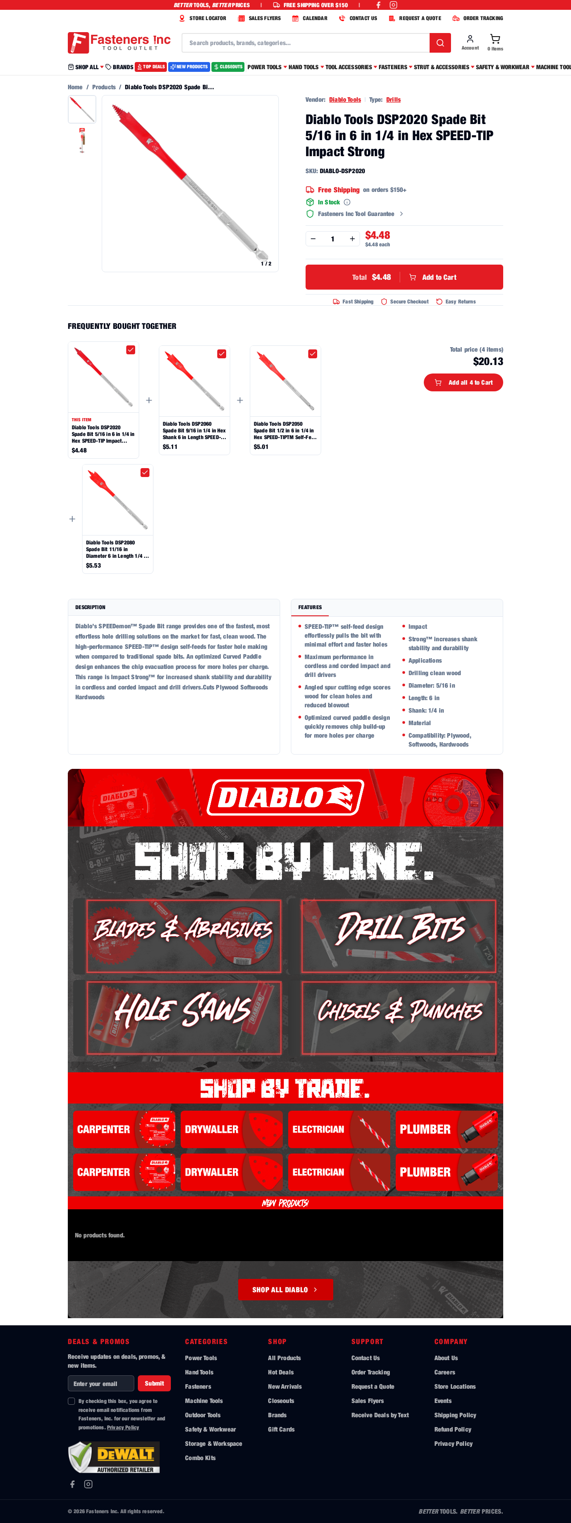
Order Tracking (371, 1372)
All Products (284, 1357)
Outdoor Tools (202, 1415)
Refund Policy (452, 1429)
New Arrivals (285, 1386)
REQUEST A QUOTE (420, 18)
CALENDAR (315, 18)
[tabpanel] (397, 685)
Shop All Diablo (280, 1289)
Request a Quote (373, 1386)
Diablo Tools (345, 99)
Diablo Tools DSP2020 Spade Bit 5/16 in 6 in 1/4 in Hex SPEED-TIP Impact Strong (103, 434)
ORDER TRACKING (483, 18)
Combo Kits (200, 1457)
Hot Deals (280, 1372)
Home (75, 87)
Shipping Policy (455, 1415)
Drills (393, 99)
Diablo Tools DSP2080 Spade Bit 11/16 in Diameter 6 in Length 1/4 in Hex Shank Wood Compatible (117, 549)
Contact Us (366, 1357)
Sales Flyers (368, 1400)
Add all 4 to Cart (470, 382)
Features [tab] (310, 607)
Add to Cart (404, 277)
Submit (154, 1383)
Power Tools (201, 1357)
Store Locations (455, 1386)
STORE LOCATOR (208, 18)
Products (104, 87)
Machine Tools (204, 1400)
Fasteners (198, 1386)
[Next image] (267, 183)
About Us (446, 1357)
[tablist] (397, 608)
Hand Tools (199, 1372)
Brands (277, 1415)
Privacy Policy (123, 1427)
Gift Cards (281, 1429)
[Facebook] (72, 1484)
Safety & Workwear (210, 1429)
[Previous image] (113, 183)
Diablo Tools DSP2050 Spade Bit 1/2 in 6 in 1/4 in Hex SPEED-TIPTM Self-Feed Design (285, 430)
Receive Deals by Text (380, 1415)
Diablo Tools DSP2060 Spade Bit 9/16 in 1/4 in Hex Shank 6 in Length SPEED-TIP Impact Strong (194, 430)
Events (442, 1400)
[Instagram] (88, 1484)
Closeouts (281, 1400)
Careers (444, 1372)
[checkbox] (130, 349)
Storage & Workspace (213, 1443)
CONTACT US (363, 18)
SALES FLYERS (265, 18)
